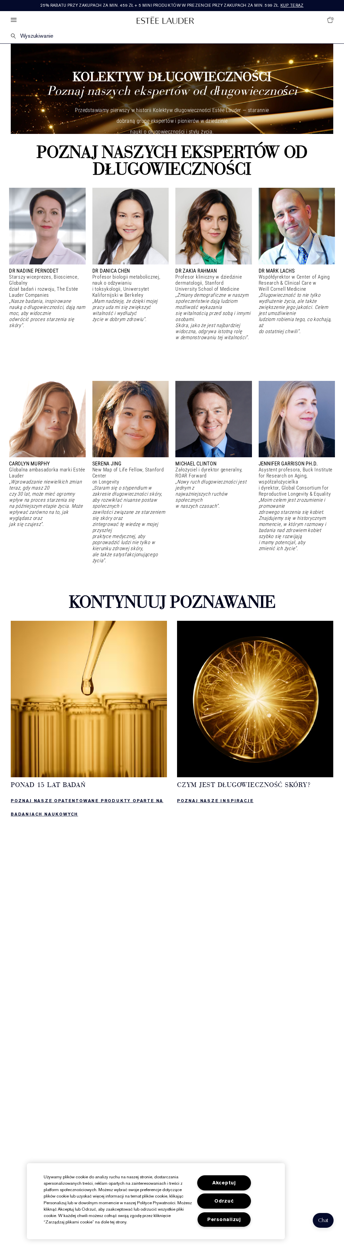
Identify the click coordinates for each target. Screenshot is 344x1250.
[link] (89, 721)
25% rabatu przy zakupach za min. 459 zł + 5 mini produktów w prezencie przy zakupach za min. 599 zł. (171, 5)
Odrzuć (223, 1201)
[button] (323, 1220)
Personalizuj (224, 1219)
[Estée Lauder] (165, 20)
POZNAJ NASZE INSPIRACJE (215, 800)
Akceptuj (224, 1183)
